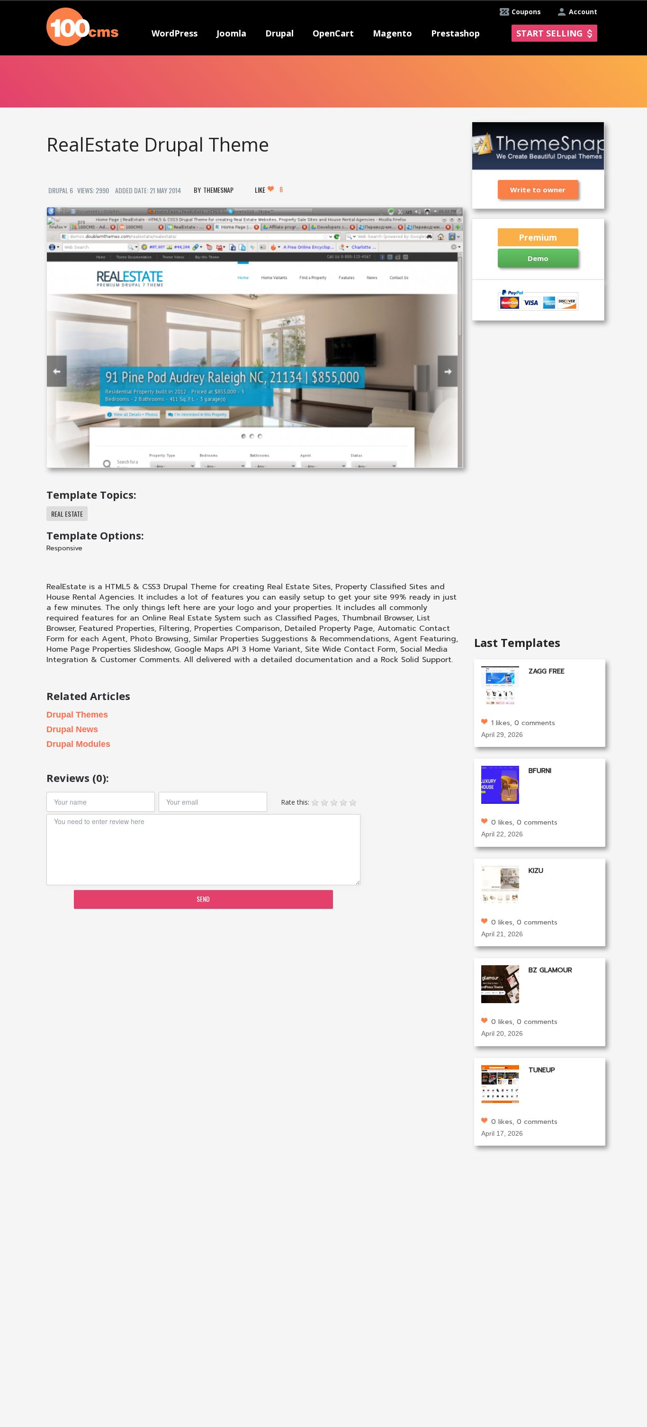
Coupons (526, 11)
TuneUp (542, 1070)
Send (203, 899)
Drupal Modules (78, 744)
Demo (538, 258)
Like (269, 189)
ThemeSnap (218, 190)
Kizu (536, 871)
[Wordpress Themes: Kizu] (500, 884)
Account (583, 11)
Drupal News (72, 729)
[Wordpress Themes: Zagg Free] (500, 685)
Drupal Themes (77, 714)
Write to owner (538, 189)
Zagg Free (547, 671)
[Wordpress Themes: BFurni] (500, 784)
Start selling (549, 33)
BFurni (540, 771)
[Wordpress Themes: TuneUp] (500, 1083)
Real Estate (67, 514)
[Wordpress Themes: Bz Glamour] (500, 983)
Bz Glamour (550, 970)
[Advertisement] (254, 990)
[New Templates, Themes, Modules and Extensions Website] (82, 26)
